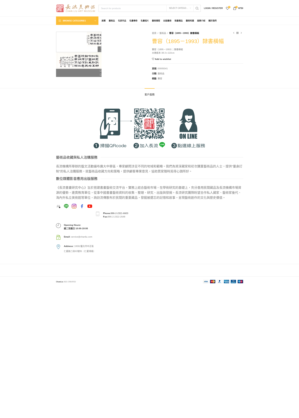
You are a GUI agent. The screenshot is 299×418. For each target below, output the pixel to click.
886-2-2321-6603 (119, 213)
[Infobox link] (149, 237)
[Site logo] (75, 8)
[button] (79, 71)
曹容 (160, 78)
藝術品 (162, 33)
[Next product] (241, 33)
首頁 (154, 33)
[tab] (150, 93)
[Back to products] (237, 33)
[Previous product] (234, 33)
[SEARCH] (197, 8)
